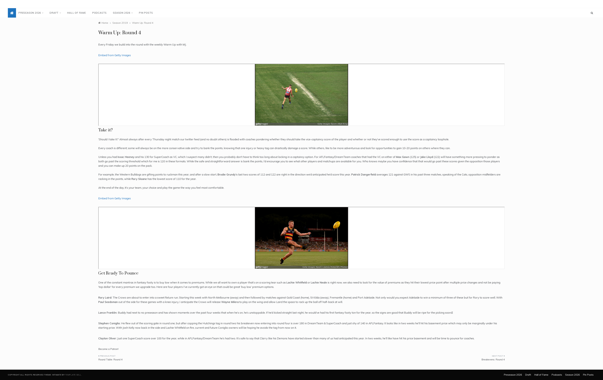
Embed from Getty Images (114, 55)
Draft (54, 12)
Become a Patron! (108, 348)
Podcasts (99, 12)
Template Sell (73, 375)
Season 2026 (121, 12)
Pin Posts (146, 12)
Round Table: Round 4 (110, 359)
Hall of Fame (76, 12)
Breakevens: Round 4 (493, 359)
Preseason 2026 (29, 12)
